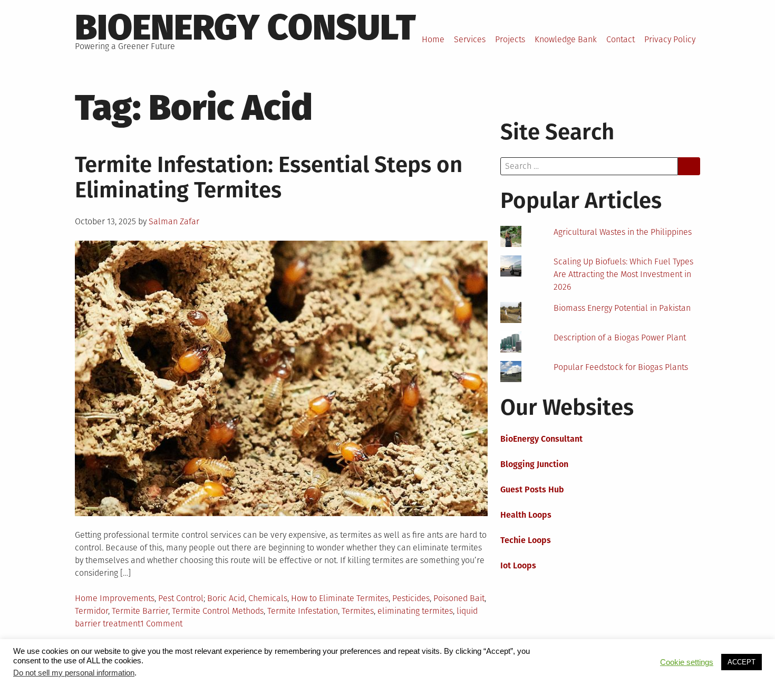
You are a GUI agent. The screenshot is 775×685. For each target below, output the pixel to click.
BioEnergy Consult (245, 27)
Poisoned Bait (459, 598)
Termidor (91, 611)
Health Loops (525, 515)
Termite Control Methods (218, 611)
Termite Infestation (302, 611)
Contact (620, 39)
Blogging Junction (534, 464)
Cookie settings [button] (686, 662)
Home (433, 39)
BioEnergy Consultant (541, 439)
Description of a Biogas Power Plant (620, 337)
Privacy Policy (669, 39)
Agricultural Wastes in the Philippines (623, 232)
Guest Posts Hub (532, 489)
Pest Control (181, 598)
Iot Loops (518, 565)
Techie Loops (525, 540)
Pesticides (411, 598)
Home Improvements (114, 598)
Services (470, 39)
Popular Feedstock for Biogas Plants (621, 367)
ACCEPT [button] (741, 662)
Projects (510, 39)
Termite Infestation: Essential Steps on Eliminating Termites (268, 177)
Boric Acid (226, 598)
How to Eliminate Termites (340, 598)
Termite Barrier (140, 611)
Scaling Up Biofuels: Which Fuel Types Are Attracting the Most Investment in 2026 (623, 274)
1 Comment (161, 624)
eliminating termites (415, 611)
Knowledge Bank (566, 39)
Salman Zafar (174, 221)
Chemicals (267, 598)
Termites (358, 611)
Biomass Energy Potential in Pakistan (622, 308)
